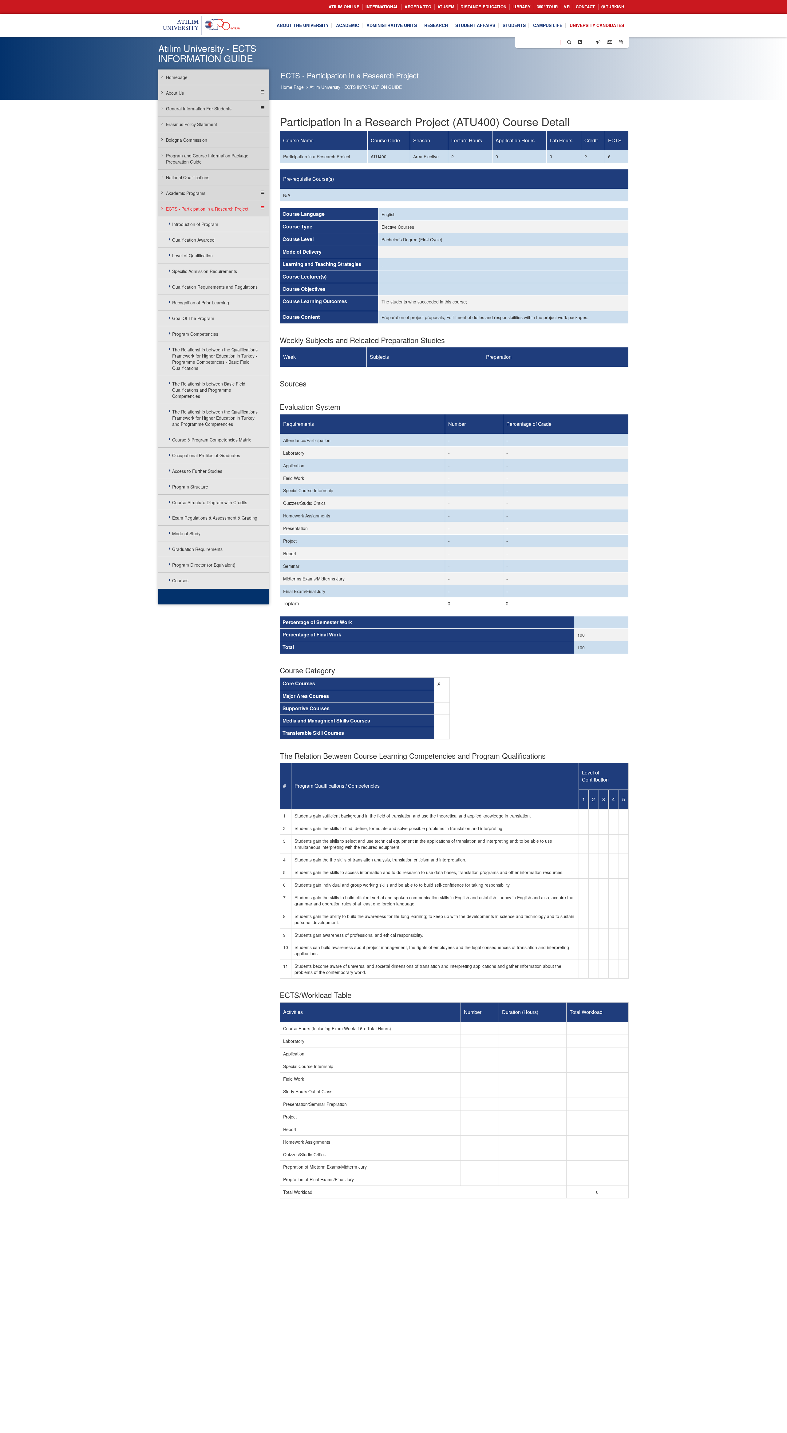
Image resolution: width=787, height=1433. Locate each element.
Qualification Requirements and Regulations (215, 287)
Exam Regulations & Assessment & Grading (214, 518)
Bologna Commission (186, 140)
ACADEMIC (347, 25)
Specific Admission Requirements (204, 271)
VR (567, 7)
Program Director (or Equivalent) (203, 565)
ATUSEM (446, 7)
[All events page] (621, 42)
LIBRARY (521, 7)
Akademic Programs (185, 193)
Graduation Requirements (197, 549)
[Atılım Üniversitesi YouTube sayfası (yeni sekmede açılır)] (552, 41)
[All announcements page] (598, 42)
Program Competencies (195, 334)
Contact (585, 7)
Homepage (177, 77)
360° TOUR (547, 7)
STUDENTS (514, 25)
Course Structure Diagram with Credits (209, 502)
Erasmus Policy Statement (191, 124)
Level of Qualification (192, 255)
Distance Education (483, 7)
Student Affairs (475, 25)
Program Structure (190, 487)
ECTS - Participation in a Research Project (207, 209)
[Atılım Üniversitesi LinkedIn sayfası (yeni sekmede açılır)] (536, 41)
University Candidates (597, 25)
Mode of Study (186, 533)
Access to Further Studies (197, 471)
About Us (175, 93)
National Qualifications (187, 177)
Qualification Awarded (193, 240)
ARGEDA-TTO (418, 7)
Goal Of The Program (193, 318)
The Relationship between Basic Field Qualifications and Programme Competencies (208, 390)
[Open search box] (569, 42)
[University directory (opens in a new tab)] (580, 42)
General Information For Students (198, 108)
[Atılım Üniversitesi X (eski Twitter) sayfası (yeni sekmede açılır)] (529, 42)
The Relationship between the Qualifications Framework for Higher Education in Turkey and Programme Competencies (215, 418)
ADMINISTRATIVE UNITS (391, 25)
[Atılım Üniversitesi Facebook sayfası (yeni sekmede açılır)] (521, 41)
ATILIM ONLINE (344, 7)
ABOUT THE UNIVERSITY (303, 25)
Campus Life (547, 25)
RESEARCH (436, 25)
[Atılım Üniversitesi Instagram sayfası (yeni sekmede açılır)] (544, 41)
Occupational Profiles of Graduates (206, 455)
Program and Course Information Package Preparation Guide (207, 158)
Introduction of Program (195, 224)
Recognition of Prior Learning (200, 302)
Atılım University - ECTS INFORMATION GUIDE (356, 87)
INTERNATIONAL (382, 7)
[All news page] (609, 42)
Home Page (292, 87)
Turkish (614, 7)
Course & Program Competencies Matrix (211, 440)
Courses (180, 580)
